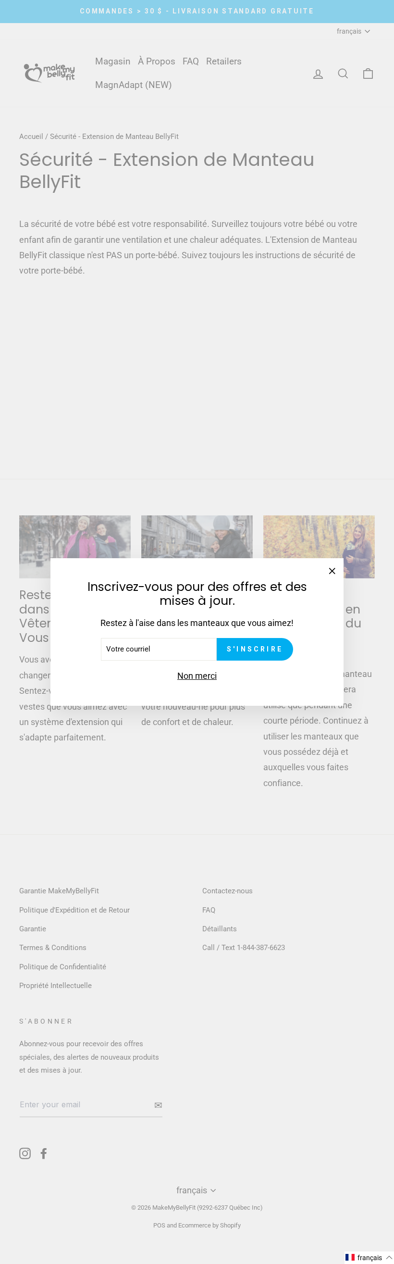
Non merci (197, 676)
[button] (369, 1257)
